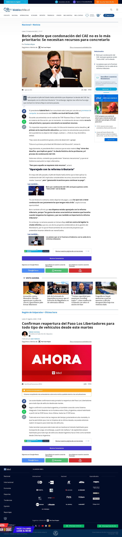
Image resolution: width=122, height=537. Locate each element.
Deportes (42, 15)
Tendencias (50, 15)
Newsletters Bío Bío (64, 2)
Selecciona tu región (13, 2)
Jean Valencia (35, 339)
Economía (34, 15)
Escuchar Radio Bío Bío (107, 2)
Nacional (15, 15)
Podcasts (7, 15)
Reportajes (8, 512)
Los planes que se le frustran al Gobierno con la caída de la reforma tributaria (68, 238)
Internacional (24, 15)
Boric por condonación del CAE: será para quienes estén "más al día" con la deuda (67, 188)
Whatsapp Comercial (75, 526)
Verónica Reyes (29, 44)
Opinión (58, 15)
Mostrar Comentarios (57, 258)
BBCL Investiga (68, 15)
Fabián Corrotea (34, 332)
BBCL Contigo (79, 15)
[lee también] (36, 190)
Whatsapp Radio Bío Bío (109, 526)
